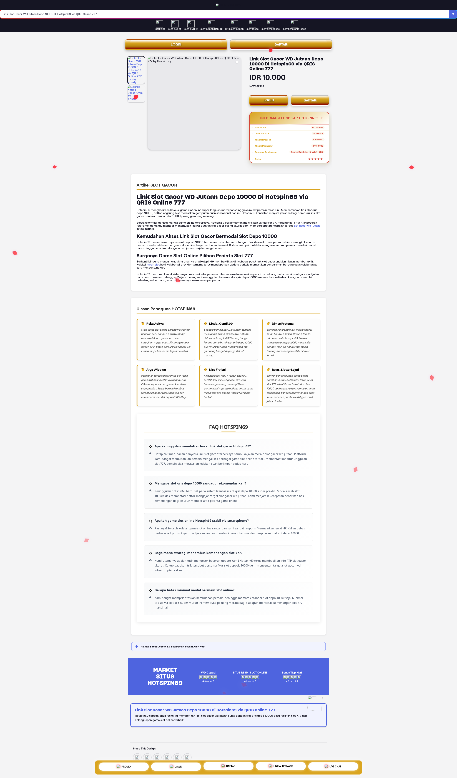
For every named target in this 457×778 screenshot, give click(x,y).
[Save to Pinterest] (167, 757)
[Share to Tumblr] (187, 757)
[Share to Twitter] (137, 757)
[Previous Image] (150, 103)
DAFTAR (281, 44)
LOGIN (176, 44)
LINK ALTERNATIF (283, 767)
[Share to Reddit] (177, 757)
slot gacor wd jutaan (307, 225)
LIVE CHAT (335, 767)
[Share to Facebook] (147, 757)
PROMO (126, 766)
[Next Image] (238, 103)
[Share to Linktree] (157, 757)
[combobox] (224, 14)
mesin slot (153, 264)
